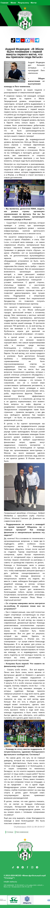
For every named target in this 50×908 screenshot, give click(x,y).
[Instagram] (32, 42)
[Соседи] (19, 900)
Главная (4, 3)
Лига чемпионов (22, 832)
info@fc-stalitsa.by (10, 882)
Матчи (34, 3)
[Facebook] (27, 42)
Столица (9, 832)
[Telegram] (37, 42)
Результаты (23, 3)
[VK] (18, 42)
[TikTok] (13, 42)
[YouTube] (23, 42)
